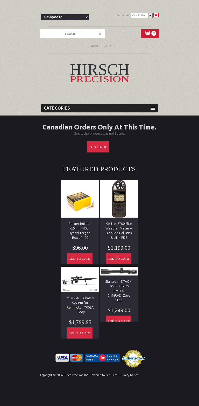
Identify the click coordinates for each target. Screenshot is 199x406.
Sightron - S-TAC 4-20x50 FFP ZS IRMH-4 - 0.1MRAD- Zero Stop (119, 291)
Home (95, 45)
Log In (107, 45)
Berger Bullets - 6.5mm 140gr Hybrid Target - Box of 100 (80, 230)
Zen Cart (111, 375)
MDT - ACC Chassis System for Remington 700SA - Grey (80, 305)
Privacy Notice (129, 375)
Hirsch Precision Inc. (76, 375)
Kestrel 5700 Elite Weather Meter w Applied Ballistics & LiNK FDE (119, 230)
